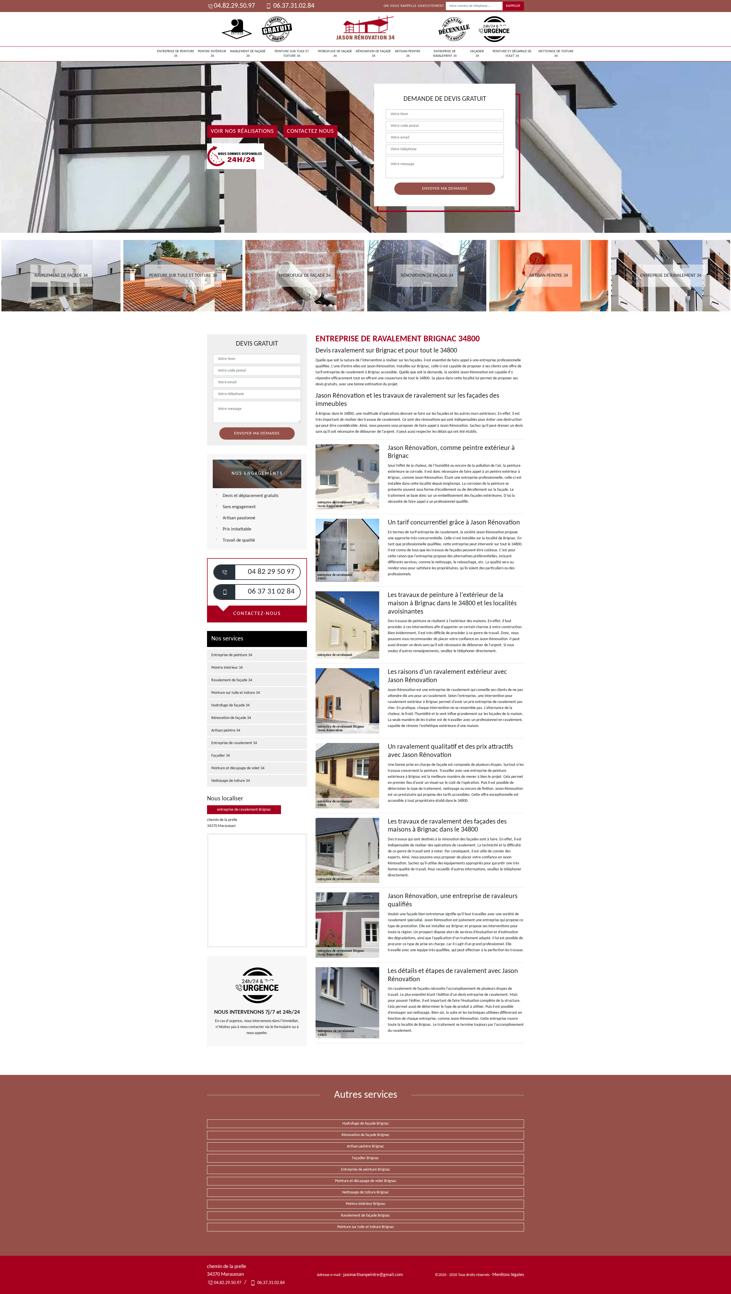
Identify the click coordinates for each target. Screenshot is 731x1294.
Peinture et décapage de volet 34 (512, 54)
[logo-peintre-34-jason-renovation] (365, 29)
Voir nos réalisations (242, 131)
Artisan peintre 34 (407, 54)
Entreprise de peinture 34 (175, 54)
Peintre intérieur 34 (212, 54)
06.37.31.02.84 (293, 6)
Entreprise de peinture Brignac (365, 1169)
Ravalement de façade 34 (248, 54)
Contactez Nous (310, 131)
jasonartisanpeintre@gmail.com (373, 1275)
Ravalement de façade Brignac (365, 1215)
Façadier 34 (477, 54)
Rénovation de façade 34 (373, 54)
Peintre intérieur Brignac (365, 1204)
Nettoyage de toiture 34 (556, 54)
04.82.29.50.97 (234, 6)
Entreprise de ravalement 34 (445, 54)
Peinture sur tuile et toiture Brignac (365, 1227)
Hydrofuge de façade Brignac (365, 1123)
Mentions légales (508, 1275)
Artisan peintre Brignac (365, 1146)
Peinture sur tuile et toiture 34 (292, 54)
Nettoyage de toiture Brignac (365, 1192)
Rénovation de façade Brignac (365, 1135)
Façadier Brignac (365, 1158)
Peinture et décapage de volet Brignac (365, 1181)
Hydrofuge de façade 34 (335, 54)
